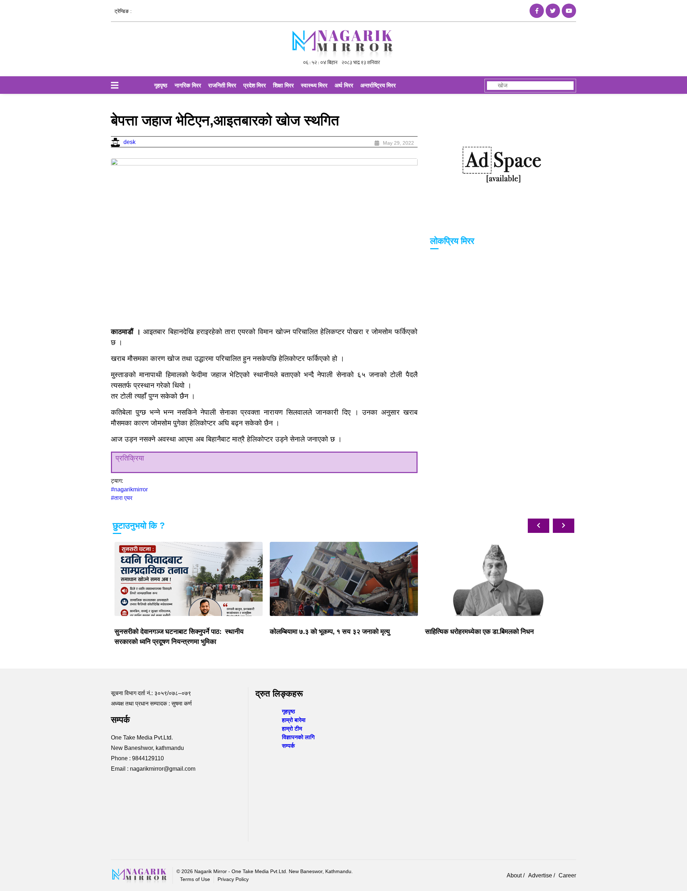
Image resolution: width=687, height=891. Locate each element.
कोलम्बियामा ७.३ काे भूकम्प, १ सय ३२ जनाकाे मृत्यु (330, 631)
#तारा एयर (121, 498)
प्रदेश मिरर (254, 85)
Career (567, 875)
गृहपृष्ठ (160, 85)
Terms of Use (195, 879)
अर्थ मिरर (344, 85)
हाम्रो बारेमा (294, 720)
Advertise (541, 875)
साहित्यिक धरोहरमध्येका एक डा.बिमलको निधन (479, 631)
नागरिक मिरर (188, 85)
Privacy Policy (233, 879)
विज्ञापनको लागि (298, 737)
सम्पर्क (288, 746)
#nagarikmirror (129, 489)
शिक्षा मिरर (283, 85)
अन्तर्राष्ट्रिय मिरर (378, 85)
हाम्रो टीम (292, 729)
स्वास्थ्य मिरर (314, 85)
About (515, 875)
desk (129, 142)
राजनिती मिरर (222, 85)
